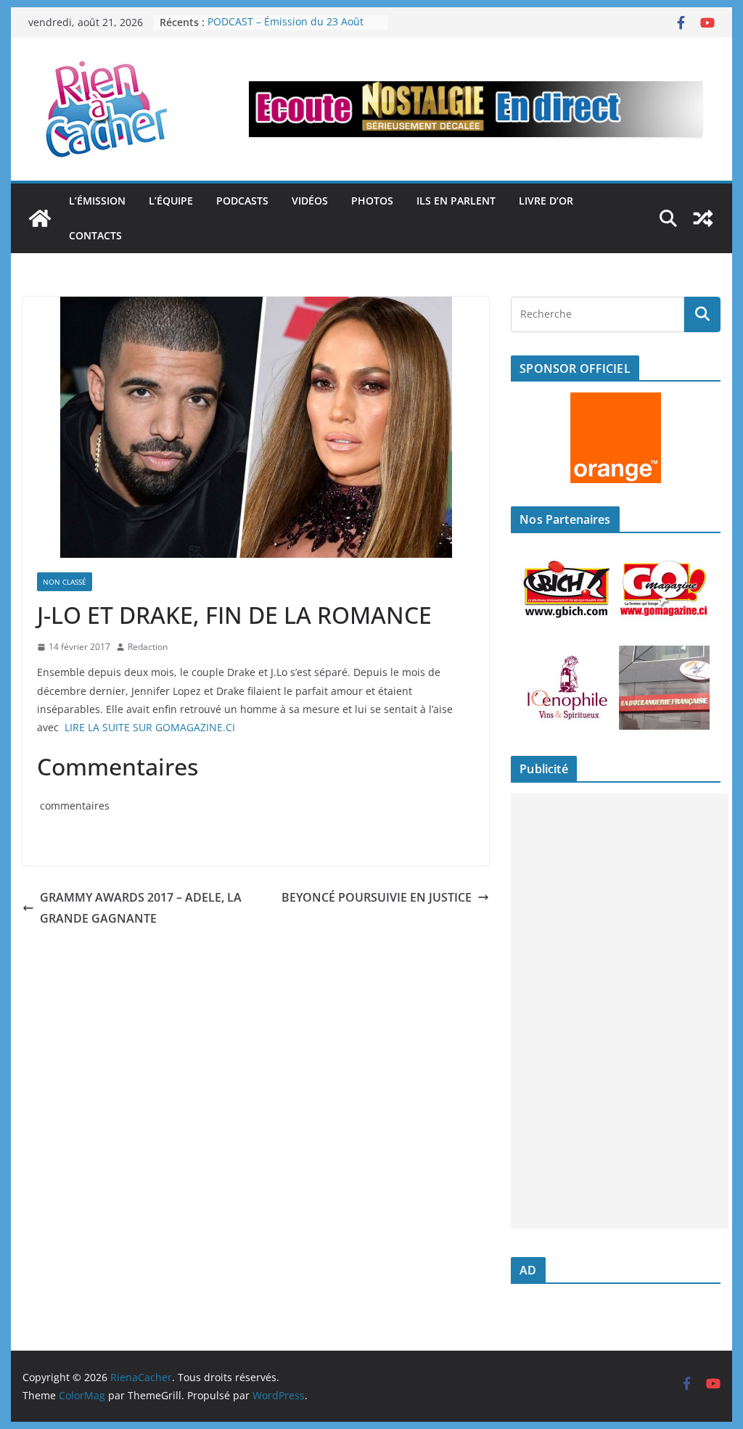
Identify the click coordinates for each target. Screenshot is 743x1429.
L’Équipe (171, 200)
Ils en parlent (456, 200)
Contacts (95, 235)
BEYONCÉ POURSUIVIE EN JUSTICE (377, 897)
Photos (372, 200)
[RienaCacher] (39, 218)
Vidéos (310, 200)
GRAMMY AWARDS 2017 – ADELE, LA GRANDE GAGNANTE (141, 907)
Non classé (64, 582)
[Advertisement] (619, 1011)
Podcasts (242, 200)
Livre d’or (546, 200)
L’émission (97, 200)
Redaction (148, 647)
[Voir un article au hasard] (703, 218)
